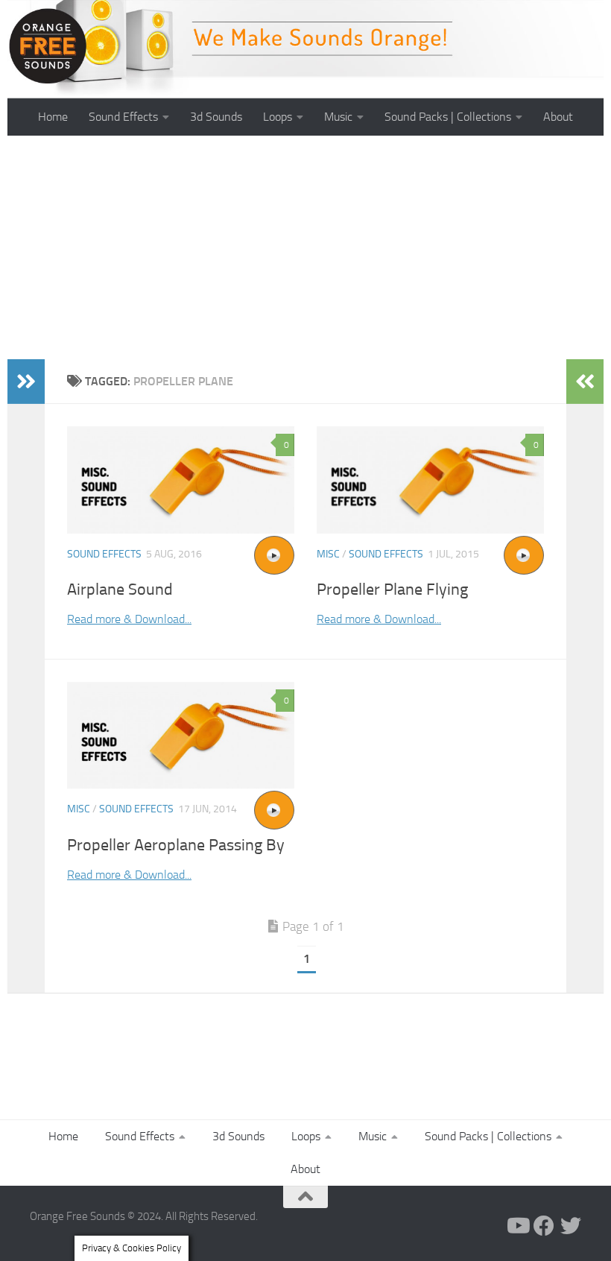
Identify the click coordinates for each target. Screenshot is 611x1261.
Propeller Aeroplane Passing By (176, 845)
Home (53, 117)
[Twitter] (570, 1226)
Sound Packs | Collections (447, 117)
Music (338, 117)
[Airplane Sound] (180, 480)
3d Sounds (216, 117)
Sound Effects (123, 117)
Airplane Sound (120, 589)
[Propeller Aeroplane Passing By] (180, 735)
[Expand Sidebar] (26, 381)
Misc (328, 554)
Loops (277, 117)
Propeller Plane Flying (392, 589)
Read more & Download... (129, 619)
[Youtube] (517, 1226)
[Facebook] (544, 1226)
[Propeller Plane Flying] (430, 480)
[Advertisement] (305, 247)
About (558, 117)
